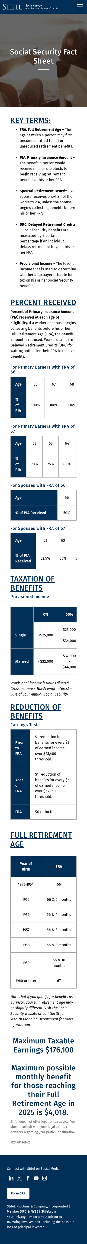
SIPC (23, 1212)
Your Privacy (16, 1217)
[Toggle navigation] (80, 7)
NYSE (34, 1212)
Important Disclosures (45, 1217)
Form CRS (18, 1193)
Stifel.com (48, 1212)
